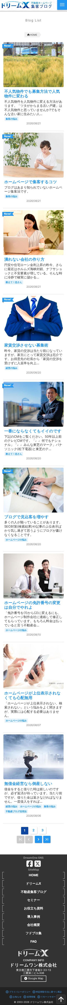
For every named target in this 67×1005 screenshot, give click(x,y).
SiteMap (33, 869)
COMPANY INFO (33, 960)
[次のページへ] (38, 839)
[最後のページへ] (46, 839)
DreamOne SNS (33, 857)
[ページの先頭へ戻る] (61, 999)
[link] (20, 839)
